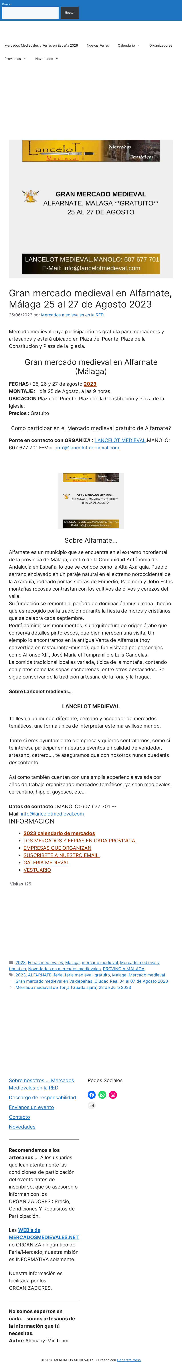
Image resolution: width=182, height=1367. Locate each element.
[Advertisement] (91, 107)
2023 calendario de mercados (59, 833)
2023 (90, 384)
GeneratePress (129, 1360)
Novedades (44, 59)
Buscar (7, 4)
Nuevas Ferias (98, 45)
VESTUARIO (37, 870)
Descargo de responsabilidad (42, 1097)
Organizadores (160, 45)
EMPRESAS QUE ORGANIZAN (57, 848)
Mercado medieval (147, 975)
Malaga (72, 962)
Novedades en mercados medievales (64, 968)
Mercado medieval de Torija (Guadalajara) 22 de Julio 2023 (73, 987)
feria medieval (78, 975)
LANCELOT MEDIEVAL (120, 440)
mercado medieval (100, 962)
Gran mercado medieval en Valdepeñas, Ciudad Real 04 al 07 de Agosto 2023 (92, 981)
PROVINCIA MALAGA (123, 968)
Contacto (19, 1117)
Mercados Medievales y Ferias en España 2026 (41, 45)
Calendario (126, 45)
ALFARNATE (39, 975)
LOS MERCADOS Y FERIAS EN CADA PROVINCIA (79, 840)
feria (58, 975)
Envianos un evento (31, 1107)
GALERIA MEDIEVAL (46, 862)
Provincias (12, 59)
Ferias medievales (45, 962)
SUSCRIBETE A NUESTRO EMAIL (62, 855)
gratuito (102, 975)
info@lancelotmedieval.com (87, 447)
